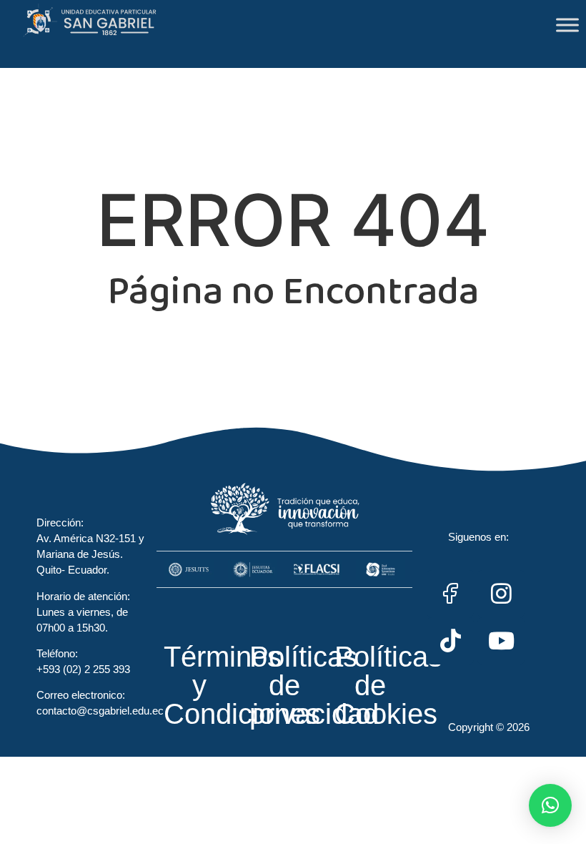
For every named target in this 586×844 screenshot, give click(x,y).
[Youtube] (501, 640)
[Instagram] (501, 593)
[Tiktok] (450, 640)
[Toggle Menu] (567, 24)
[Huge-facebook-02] (450, 593)
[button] (550, 805)
